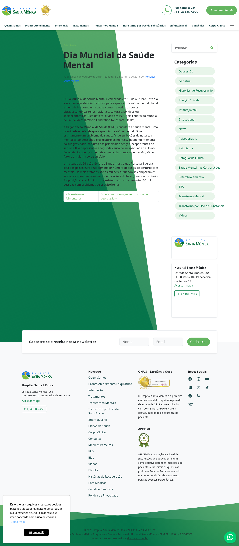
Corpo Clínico (217, 25)
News (182, 129)
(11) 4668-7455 (187, 294)
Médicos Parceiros (100, 445)
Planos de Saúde (99, 426)
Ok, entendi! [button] (36, 532)
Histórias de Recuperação (196, 90)
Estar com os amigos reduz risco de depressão (124, 196)
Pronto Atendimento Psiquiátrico (110, 384)
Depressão (186, 71)
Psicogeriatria (188, 139)
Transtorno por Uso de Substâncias (144, 25)
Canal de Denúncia (100, 489)
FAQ (91, 451)
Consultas (94, 439)
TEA (181, 187)
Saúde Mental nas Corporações (197, 167)
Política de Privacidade (103, 495)
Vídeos (183, 215)
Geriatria (185, 81)
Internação (61, 25)
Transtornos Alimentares (75, 196)
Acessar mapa (183, 285)
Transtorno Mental (191, 196)
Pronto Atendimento (37, 25)
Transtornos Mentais (105, 25)
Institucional (187, 119)
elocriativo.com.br (137, 538)
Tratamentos (81, 25)
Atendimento (220, 10)
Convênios (198, 25)
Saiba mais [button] (18, 521)
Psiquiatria (70, 45)
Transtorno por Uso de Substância (197, 206)
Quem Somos (12, 25)
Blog (91, 458)
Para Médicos (97, 483)
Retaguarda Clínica (191, 158)
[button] (232, 25)
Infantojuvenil (178, 25)
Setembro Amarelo (191, 177)
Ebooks (93, 470)
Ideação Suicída (189, 100)
